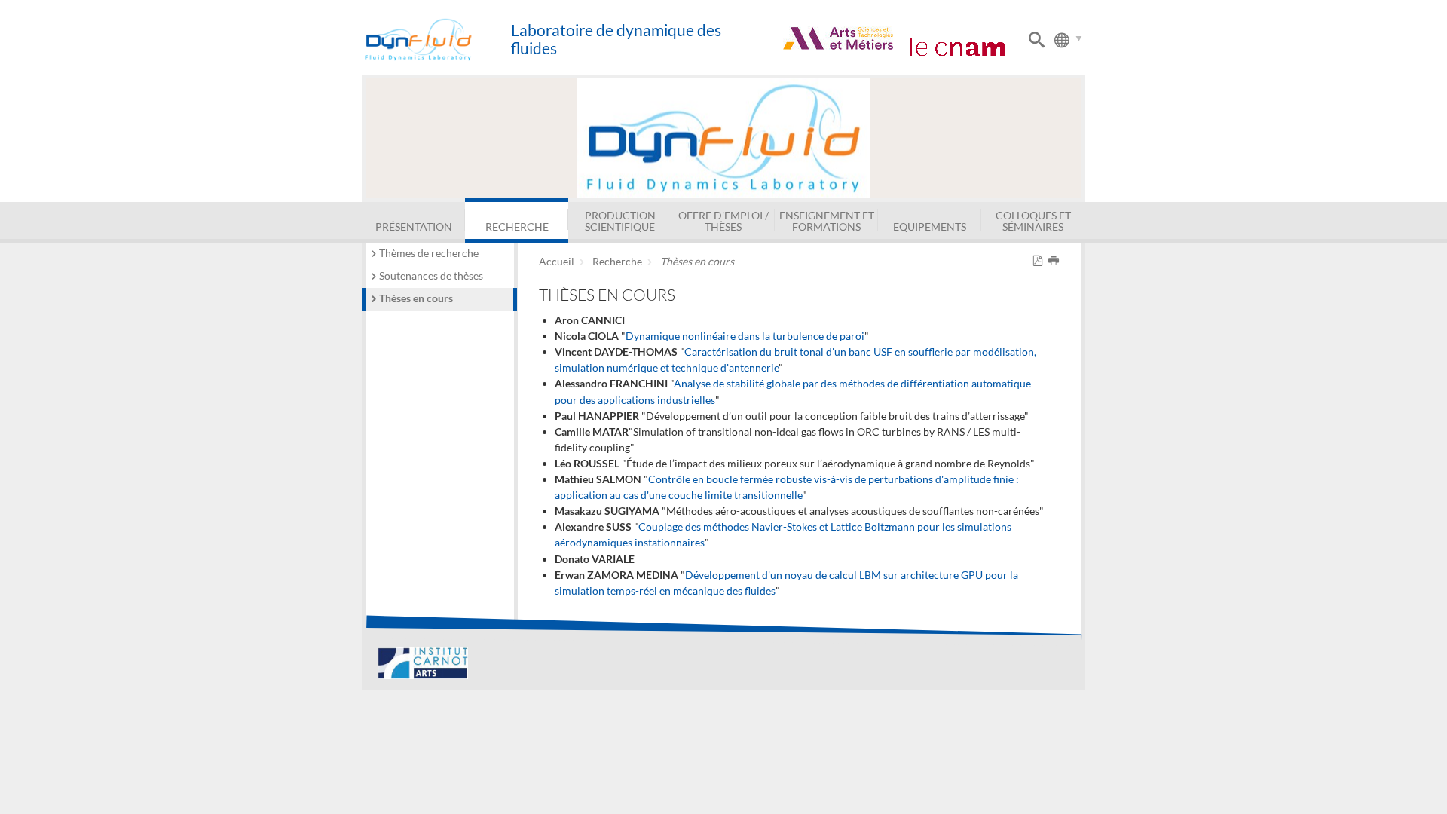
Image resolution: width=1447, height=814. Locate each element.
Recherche (517, 226)
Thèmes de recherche (429, 252)
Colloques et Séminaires (1033, 220)
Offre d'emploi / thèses (723, 220)
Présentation (413, 226)
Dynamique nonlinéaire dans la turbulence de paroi (745, 335)
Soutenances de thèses (431, 275)
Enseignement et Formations (826, 220)
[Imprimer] (1056, 261)
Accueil (556, 261)
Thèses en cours (416, 298)
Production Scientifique (620, 220)
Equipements (929, 226)
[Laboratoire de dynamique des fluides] (436, 40)
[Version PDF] (1040, 261)
